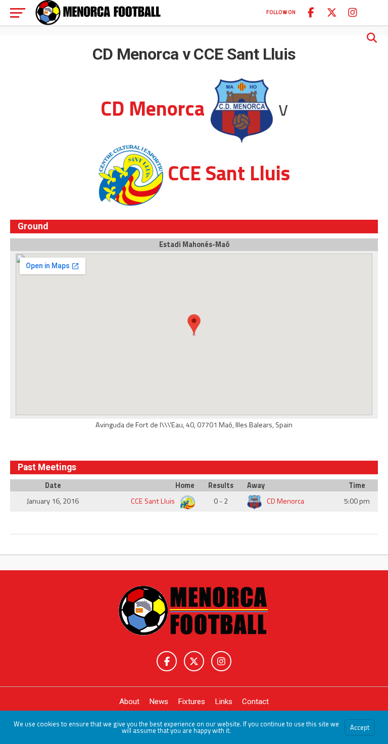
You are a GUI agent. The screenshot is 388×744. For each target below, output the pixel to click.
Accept (359, 727)
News (158, 701)
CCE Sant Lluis (153, 501)
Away (256, 485)
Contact (255, 701)
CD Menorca (284, 501)
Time (357, 485)
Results (220, 485)
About (129, 701)
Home (185, 485)
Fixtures (191, 701)
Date (53, 485)
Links (223, 701)
